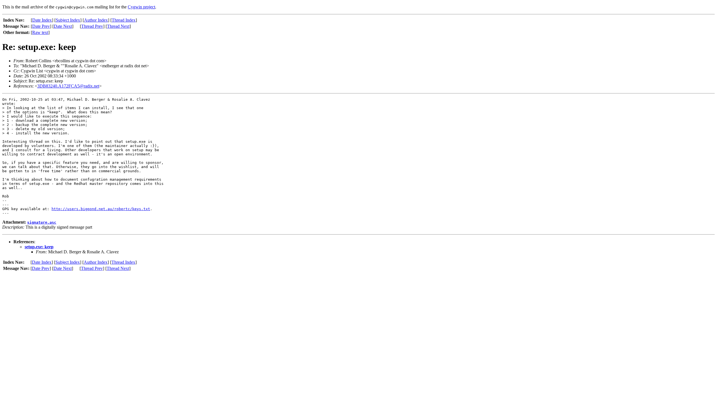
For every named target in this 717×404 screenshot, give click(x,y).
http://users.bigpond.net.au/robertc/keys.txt (101, 209)
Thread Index (124, 20)
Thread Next (118, 26)
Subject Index (68, 20)
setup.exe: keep (39, 246)
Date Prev (41, 26)
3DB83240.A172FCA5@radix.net (68, 86)
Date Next (63, 26)
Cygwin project (141, 6)
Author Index (96, 20)
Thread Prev (92, 26)
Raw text (40, 32)
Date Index (42, 20)
